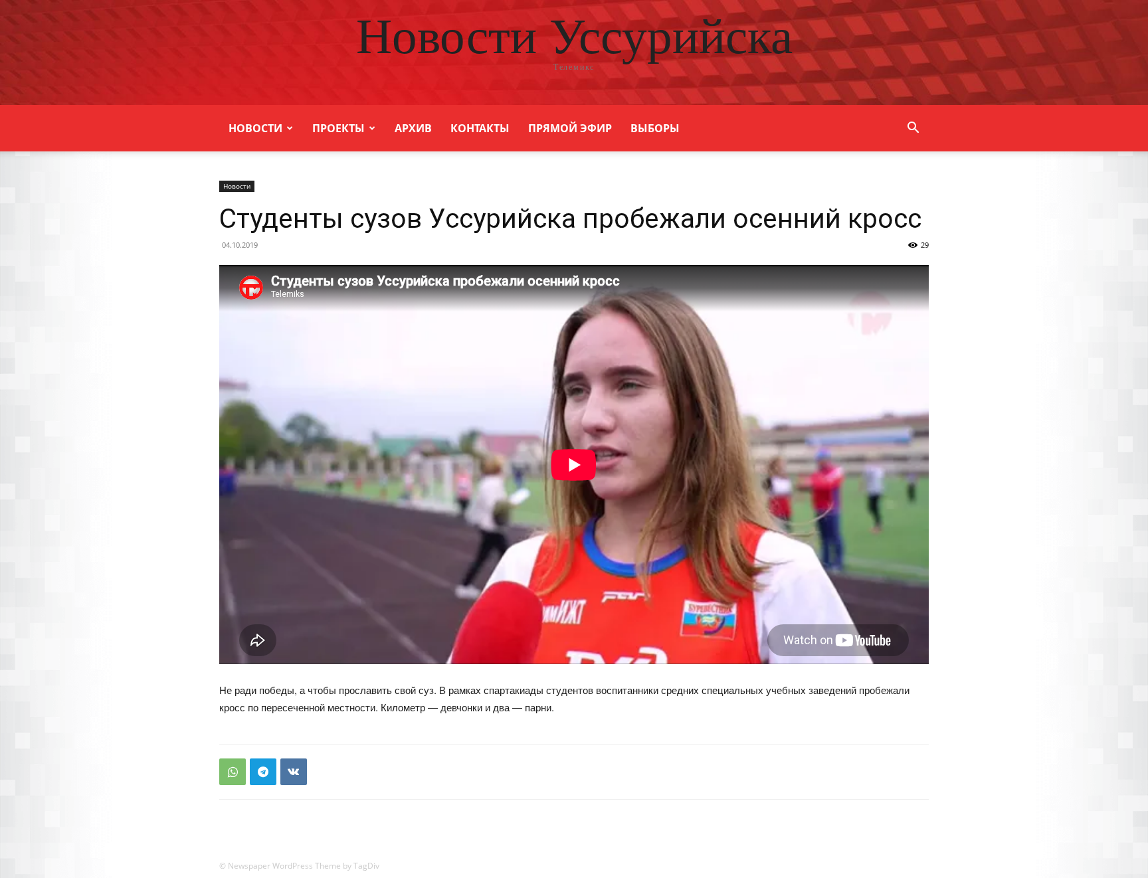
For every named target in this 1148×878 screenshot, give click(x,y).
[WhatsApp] (232, 771)
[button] (913, 129)
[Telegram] (263, 771)
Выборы (655, 128)
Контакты (480, 128)
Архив (413, 128)
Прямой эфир (570, 128)
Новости (255, 128)
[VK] (293, 771)
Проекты (338, 128)
